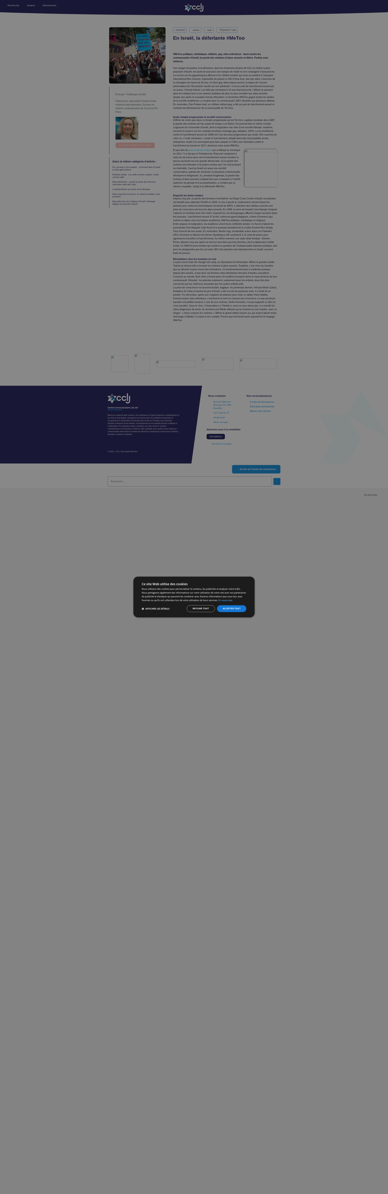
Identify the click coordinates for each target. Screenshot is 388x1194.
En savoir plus (225, 600)
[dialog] (194, 597)
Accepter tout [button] (232, 608)
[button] (155, 608)
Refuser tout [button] (201, 608)
